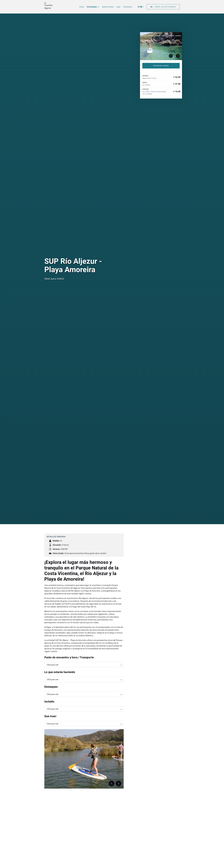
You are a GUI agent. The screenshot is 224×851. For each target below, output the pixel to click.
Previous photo (171, 56)
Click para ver (53, 664)
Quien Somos (108, 6)
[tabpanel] (161, 46)
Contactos (127, 6)
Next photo (178, 56)
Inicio (81, 6)
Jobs (118, 6)
